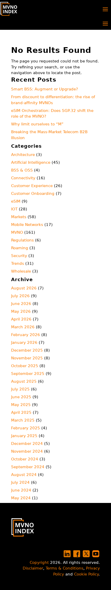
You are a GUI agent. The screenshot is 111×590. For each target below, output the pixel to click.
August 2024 (24, 474)
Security (19, 255)
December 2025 (27, 350)
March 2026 (23, 327)
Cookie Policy (86, 574)
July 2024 (20, 482)
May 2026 (21, 311)
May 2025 (21, 404)
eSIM (15, 201)
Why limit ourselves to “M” (37, 124)
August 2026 (24, 288)
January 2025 (24, 435)
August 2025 (24, 381)
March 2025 (23, 420)
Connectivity (23, 178)
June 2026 (21, 303)
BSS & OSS (22, 170)
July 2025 (20, 389)
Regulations (22, 240)
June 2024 (21, 490)
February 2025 (25, 428)
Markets (18, 217)
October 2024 (24, 459)
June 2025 (21, 397)
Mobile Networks (27, 224)
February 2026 (25, 334)
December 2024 (27, 443)
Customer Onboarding (32, 193)
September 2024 (27, 467)
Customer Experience (32, 185)
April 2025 (21, 412)
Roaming (19, 248)
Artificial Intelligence (30, 162)
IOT (14, 209)
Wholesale (21, 271)
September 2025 (27, 373)
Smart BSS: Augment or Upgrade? (44, 89)
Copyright (39, 562)
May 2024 (21, 498)
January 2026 (24, 342)
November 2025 (27, 358)
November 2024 (27, 451)
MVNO (17, 232)
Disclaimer (33, 568)
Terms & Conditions (64, 568)
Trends (17, 263)
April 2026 (21, 319)
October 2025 (24, 366)
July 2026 (20, 296)
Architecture (23, 154)
